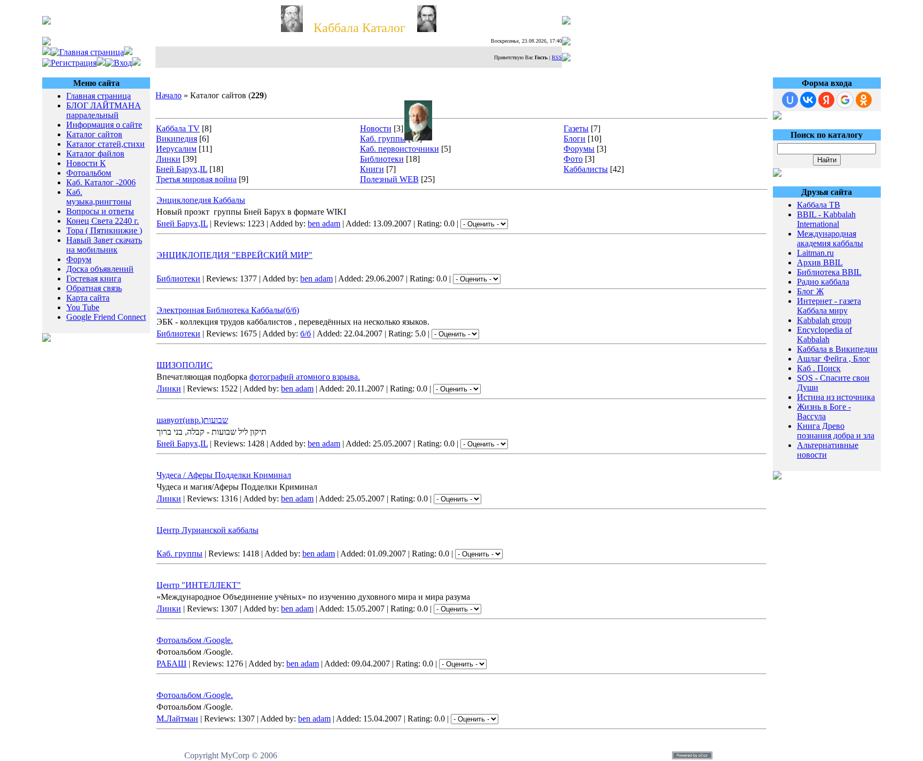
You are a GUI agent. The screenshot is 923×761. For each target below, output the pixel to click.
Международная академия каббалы (830, 238)
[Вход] (118, 62)
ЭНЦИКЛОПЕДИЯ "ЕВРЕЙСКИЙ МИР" (234, 255)
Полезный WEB (389, 179)
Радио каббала (823, 281)
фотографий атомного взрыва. (304, 376)
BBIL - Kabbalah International (826, 219)
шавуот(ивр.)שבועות (192, 420)
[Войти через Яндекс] (826, 100)
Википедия (176, 138)
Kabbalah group (824, 320)
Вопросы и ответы (100, 211)
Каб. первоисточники (399, 148)
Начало (168, 95)
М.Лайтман (177, 718)
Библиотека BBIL (829, 272)
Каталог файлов (95, 153)
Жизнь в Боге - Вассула (824, 411)
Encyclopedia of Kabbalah (824, 334)
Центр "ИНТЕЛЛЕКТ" (199, 585)
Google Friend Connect (106, 316)
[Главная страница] (87, 52)
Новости (376, 128)
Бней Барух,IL (181, 169)
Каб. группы (383, 138)
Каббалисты (586, 169)
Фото (573, 158)
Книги (372, 169)
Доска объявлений (100, 268)
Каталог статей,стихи (105, 143)
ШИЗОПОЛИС (185, 365)
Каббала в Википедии (837, 349)
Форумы (579, 148)
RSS (557, 57)
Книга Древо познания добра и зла (835, 430)
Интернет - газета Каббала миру (829, 305)
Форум (78, 259)
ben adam (324, 223)
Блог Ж (810, 291)
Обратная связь (94, 288)
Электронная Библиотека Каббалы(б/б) (228, 310)
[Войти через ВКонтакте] (808, 100)
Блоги (574, 138)
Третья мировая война (196, 179)
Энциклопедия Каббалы (201, 200)
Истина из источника (836, 397)
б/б (305, 333)
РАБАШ (171, 663)
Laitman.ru (815, 252)
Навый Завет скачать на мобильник (104, 245)
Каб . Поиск (819, 368)
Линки (168, 158)
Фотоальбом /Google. (195, 640)
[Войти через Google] (845, 99)
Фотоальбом (88, 172)
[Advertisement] (95, 375)
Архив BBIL (820, 262)
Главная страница (98, 95)
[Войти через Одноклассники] (864, 100)
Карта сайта (87, 297)
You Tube (82, 307)
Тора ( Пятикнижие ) (104, 230)
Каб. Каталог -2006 (101, 182)
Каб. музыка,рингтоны (98, 196)
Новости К (86, 163)
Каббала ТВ (818, 204)
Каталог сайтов (94, 134)
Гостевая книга (93, 278)
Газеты (576, 128)
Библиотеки (382, 158)
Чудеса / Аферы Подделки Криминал (224, 475)
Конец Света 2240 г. (102, 220)
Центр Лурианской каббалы (208, 530)
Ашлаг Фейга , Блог (833, 358)
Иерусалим (176, 148)
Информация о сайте (104, 124)
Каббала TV (178, 128)
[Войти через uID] (790, 100)
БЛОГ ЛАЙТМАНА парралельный (103, 110)
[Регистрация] (69, 62)
